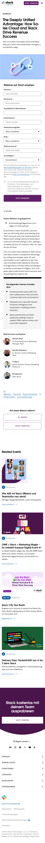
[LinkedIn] (10, 748)
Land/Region (9, 156)
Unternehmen (10, 118)
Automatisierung (24, 397)
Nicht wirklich (22, 426)
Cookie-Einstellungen (10, 814)
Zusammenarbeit (30, 394)
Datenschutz (6, 809)
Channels (17, 394)
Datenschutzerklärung (20, 174)
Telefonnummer (10, 146)
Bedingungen (19, 809)
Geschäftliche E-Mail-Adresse (15, 108)
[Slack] (8, 3)
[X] (25, 748)
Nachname (8, 99)
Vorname (8, 90)
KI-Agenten (7, 392)
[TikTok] (35, 748)
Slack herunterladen (9, 804)
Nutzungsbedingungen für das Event (18, 167)
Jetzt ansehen (22, 198)
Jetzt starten (31, 3)
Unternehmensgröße (12, 127)
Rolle (6, 137)
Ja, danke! (22, 417)
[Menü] (41, 3)
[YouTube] (30, 748)
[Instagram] (15, 748)
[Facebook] (20, 748)
